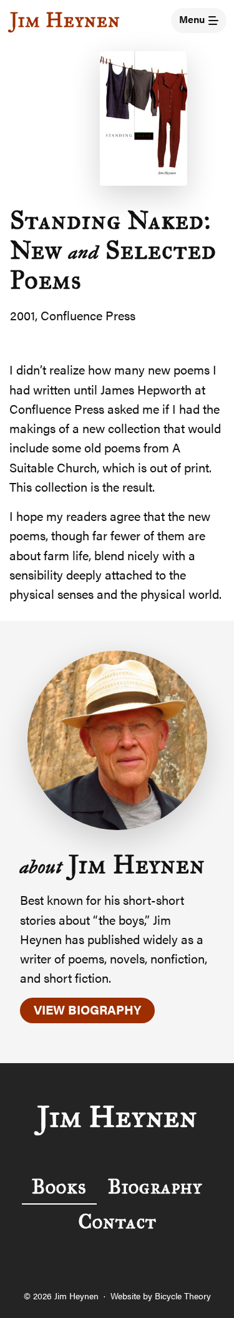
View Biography (87, 1009)
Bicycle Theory (183, 1295)
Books (59, 1187)
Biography (155, 1187)
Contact (117, 1222)
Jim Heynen (65, 20)
